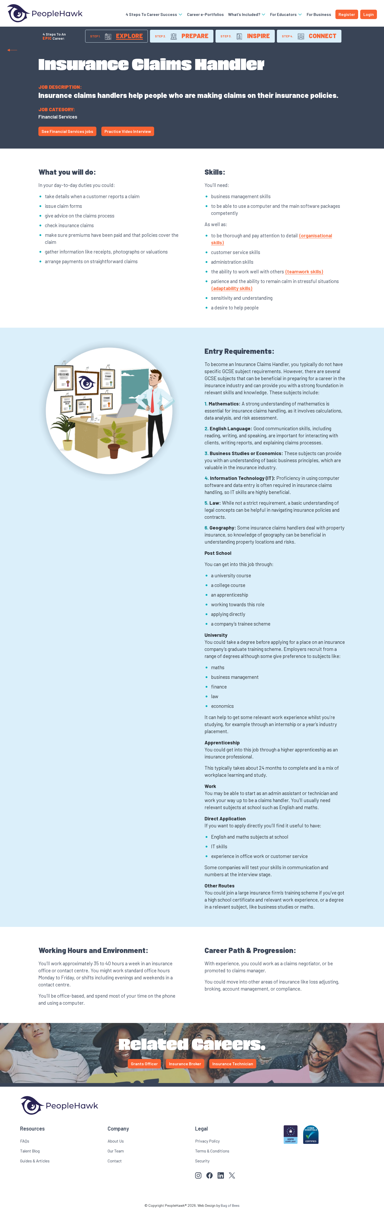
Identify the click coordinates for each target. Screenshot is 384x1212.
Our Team (116, 1150)
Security (202, 1160)
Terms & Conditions (212, 1150)
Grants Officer (144, 1063)
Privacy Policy (207, 1140)
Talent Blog (30, 1150)
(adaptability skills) (232, 288)
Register (347, 14)
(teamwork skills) (304, 271)
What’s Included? (244, 14)
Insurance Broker (185, 1063)
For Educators (284, 14)
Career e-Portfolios (205, 14)
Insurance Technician (232, 1063)
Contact (115, 1160)
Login (368, 14)
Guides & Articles (35, 1160)
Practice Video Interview (127, 131)
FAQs (24, 1140)
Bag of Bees (230, 1205)
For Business (319, 14)
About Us (116, 1140)
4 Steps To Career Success (152, 14)
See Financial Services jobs (67, 131)
